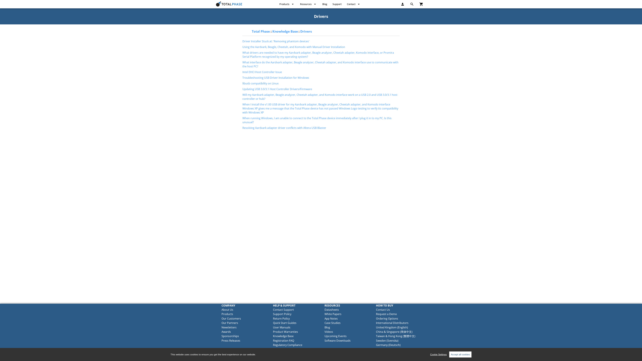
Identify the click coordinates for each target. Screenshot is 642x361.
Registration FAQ (283, 340)
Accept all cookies (460, 354)
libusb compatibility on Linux (260, 83)
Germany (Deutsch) (388, 345)
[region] (321, 354)
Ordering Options (387, 318)
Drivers (306, 31)
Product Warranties (285, 332)
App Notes (331, 318)
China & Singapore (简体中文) (394, 332)
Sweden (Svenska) (387, 340)
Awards (226, 332)
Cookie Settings (438, 354)
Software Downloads (338, 340)
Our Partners (230, 323)
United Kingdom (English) (392, 327)
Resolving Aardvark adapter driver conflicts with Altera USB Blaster (284, 128)
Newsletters (229, 327)
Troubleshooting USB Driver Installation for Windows (275, 78)
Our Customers (231, 318)
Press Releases (231, 340)
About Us (227, 310)
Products (227, 314)
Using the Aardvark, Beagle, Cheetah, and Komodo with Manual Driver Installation (293, 47)
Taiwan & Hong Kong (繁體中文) (395, 336)
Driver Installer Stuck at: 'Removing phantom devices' (275, 41)
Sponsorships (230, 336)
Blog (327, 327)
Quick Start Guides (284, 323)
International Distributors (392, 323)
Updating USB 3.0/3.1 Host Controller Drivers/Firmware (277, 89)
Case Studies (333, 323)
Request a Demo (386, 314)
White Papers (333, 314)
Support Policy (282, 314)
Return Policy (281, 318)
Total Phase (261, 31)
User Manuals (281, 327)
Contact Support (283, 310)
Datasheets (332, 310)
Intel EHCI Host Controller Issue (262, 72)
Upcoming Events (336, 336)
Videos (329, 332)
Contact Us (383, 310)
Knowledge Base (285, 31)
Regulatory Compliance (287, 345)
